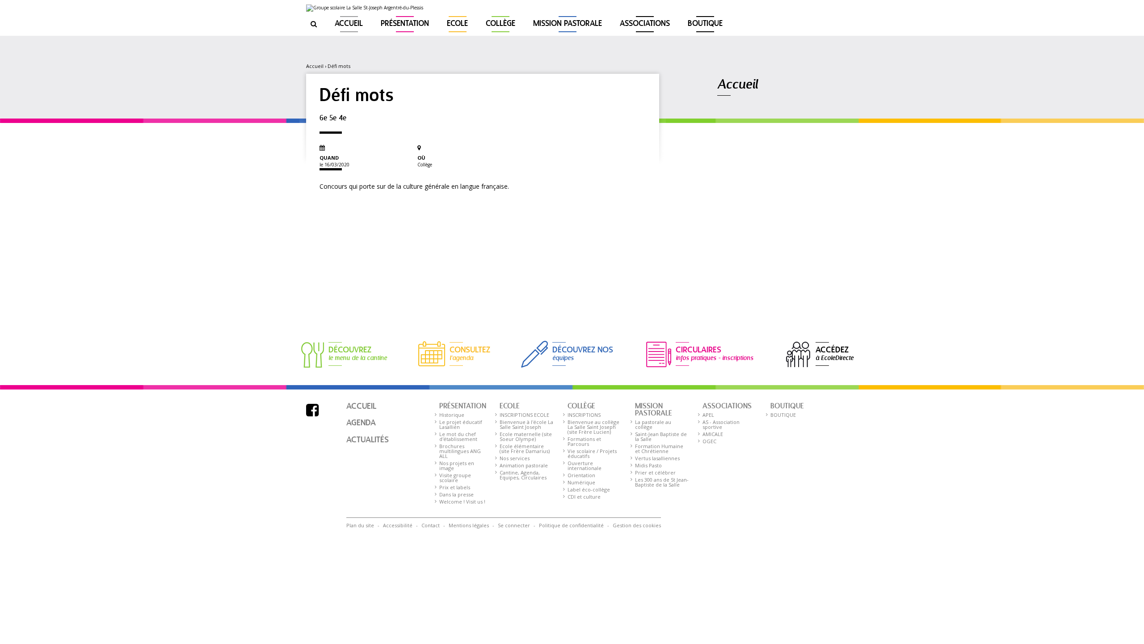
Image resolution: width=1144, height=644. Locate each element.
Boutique (705, 24)
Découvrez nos (582, 353)
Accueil (349, 24)
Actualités (367, 440)
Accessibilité (397, 525)
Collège (500, 24)
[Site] (364, 8)
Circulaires (714, 353)
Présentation (405, 24)
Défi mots (339, 66)
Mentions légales (469, 525)
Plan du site (360, 525)
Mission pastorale (567, 24)
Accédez (835, 353)
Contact (430, 525)
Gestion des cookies (637, 525)
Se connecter (514, 525)
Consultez (470, 353)
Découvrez (357, 353)
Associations (645, 24)
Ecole (457, 24)
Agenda (361, 423)
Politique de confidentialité (571, 525)
